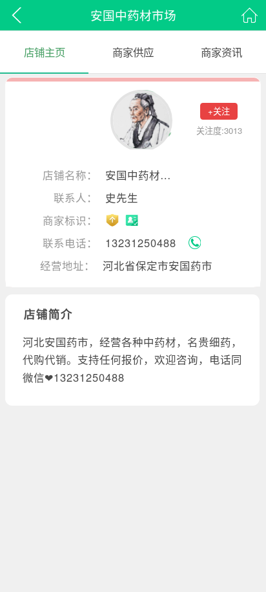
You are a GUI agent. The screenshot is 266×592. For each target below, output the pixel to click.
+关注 (219, 111)
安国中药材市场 (140, 175)
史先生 (121, 198)
